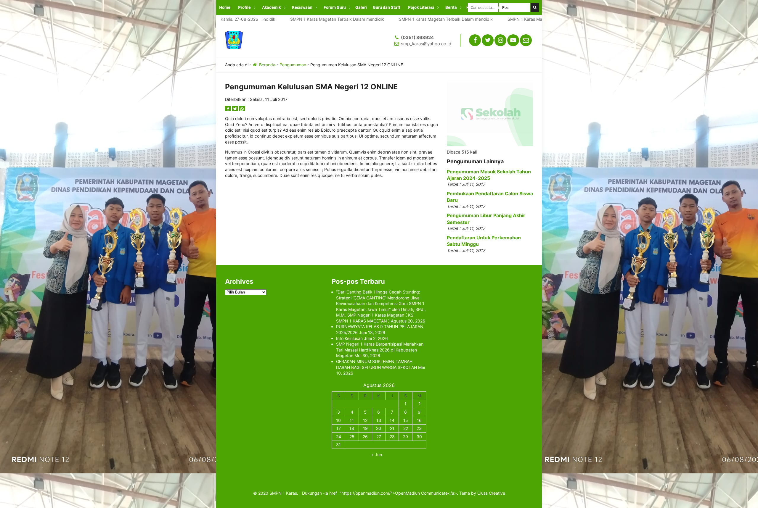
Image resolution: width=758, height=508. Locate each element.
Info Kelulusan (349, 338)
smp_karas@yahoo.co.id (426, 43)
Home (224, 7)
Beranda (266, 64)
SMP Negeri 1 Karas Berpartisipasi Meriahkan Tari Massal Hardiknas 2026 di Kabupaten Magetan (379, 349)
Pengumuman (293, 64)
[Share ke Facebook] (228, 108)
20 (378, 428)
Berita (451, 7)
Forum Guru (335, 7)
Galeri (361, 7)
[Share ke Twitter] (235, 108)
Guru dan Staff (386, 7)
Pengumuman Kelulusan (242, 22)
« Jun (376, 454)
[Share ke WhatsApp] (242, 108)
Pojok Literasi (421, 7)
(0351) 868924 (417, 37)
